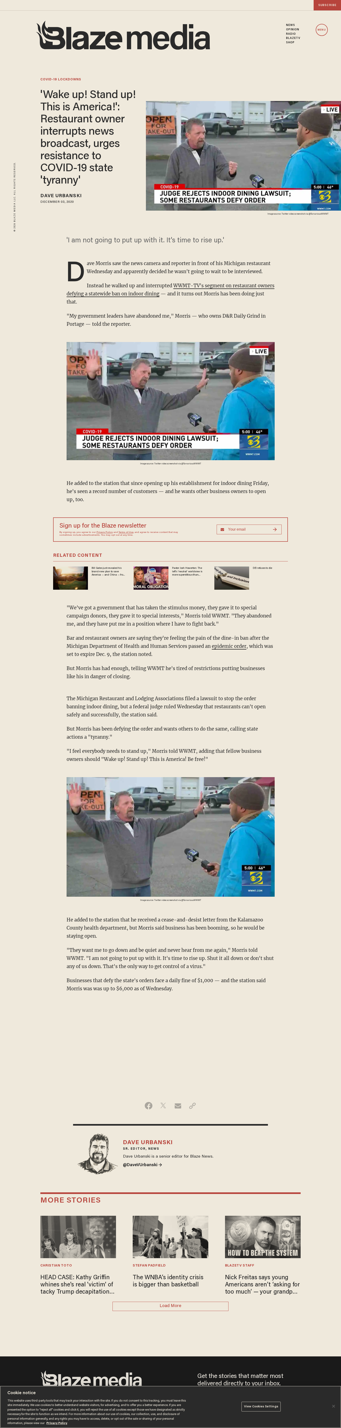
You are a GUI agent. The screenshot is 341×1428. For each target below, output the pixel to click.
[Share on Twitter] (163, 1105)
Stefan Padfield (149, 1265)
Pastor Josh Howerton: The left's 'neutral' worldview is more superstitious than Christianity (187, 571)
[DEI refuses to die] (231, 577)
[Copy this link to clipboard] (192, 1105)
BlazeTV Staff (239, 1265)
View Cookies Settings (261, 1406)
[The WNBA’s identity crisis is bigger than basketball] (170, 1236)
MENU (322, 30)
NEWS (290, 25)
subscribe (327, 5)
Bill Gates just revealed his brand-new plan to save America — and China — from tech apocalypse (108, 571)
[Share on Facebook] (148, 1105)
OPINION (292, 29)
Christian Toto (56, 1265)
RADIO (291, 34)
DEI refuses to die (262, 568)
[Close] (333, 1406)
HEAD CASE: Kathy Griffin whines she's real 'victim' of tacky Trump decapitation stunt (76, 1285)
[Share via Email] (178, 1105)
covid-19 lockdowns (60, 79)
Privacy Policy (105, 532)
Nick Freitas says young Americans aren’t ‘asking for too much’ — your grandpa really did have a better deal (262, 1285)
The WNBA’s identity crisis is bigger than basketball (168, 1281)
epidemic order (229, 646)
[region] (170, 1407)
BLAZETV (293, 38)
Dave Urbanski (61, 196)
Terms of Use (126, 532)
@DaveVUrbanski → (142, 1165)
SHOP (290, 42)
